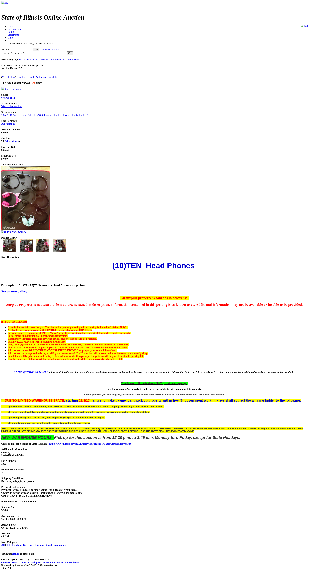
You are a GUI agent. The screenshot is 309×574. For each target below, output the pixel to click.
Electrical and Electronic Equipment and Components (51, 59)
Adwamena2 (8, 123)
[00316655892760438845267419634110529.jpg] (43, 251)
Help (14, 562)
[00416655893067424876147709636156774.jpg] (60, 251)
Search (5, 49)
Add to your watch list (46, 77)
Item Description (13, 89)
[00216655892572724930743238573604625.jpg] (26, 251)
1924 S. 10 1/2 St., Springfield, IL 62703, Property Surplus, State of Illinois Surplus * (44, 115)
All (20, 59)
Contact (6, 562)
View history (8, 77)
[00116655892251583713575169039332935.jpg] (9, 251)
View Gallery (18, 231)
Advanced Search (50, 49)
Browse (6, 53)
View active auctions (11, 106)
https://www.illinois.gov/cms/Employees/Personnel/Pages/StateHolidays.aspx (90, 443)
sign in (15, 553)
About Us (24, 562)
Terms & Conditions (68, 562)
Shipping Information (43, 562)
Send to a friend (26, 77)
